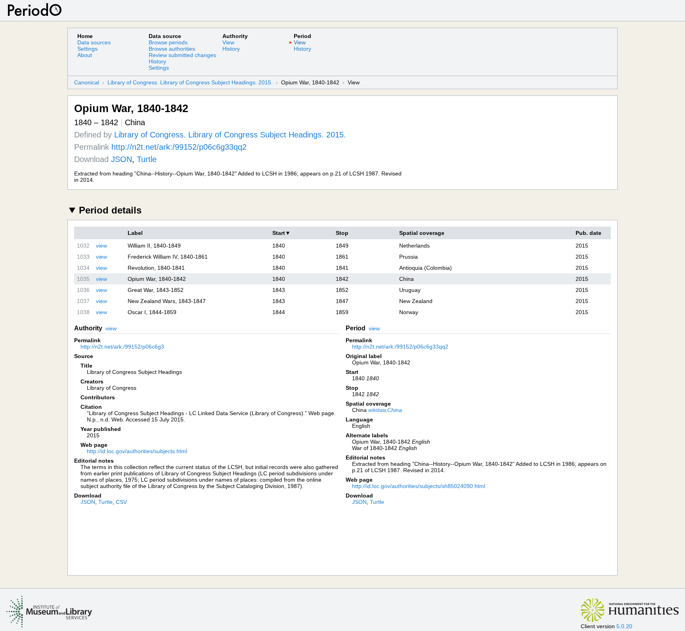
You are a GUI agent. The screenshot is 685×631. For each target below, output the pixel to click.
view (101, 245)
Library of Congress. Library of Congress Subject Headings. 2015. (190, 82)
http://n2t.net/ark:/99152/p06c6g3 (122, 346)
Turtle (147, 159)
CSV (121, 502)
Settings (87, 49)
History (157, 61)
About (84, 55)
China (385, 410)
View (228, 42)
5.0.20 (624, 626)
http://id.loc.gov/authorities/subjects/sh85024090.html (418, 486)
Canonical (86, 82)
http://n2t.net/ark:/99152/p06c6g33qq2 (179, 147)
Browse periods (168, 42)
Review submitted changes (182, 55)
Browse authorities (172, 49)
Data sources (94, 42)
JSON (121, 159)
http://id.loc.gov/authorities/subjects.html (137, 451)
